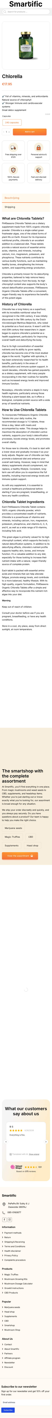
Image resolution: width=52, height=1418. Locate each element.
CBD (6, 1321)
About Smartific (11, 1349)
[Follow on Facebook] (4, 1220)
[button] (3, 4)
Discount (8, 1367)
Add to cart (30, 132)
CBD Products (11, 1292)
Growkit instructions (14, 1288)
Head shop (9, 1311)
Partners (8, 1353)
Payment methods (12, 1233)
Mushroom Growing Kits (15, 1279)
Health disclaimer (12, 1251)
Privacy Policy (11, 1255)
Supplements (10, 1316)
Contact (8, 1344)
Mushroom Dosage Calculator (18, 1283)
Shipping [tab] (10, 207)
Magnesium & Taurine (17, 700)
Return (7, 1237)
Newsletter (9, 1362)
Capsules (6, 116)
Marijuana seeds (12, 1307)
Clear (47, 114)
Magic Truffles (11, 1274)
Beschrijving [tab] (12, 197)
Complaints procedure (15, 1260)
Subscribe (8, 1410)
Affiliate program (12, 1358)
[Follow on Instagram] (9, 1220)
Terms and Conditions (14, 1246)
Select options (26, 714)
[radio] (12, 123)
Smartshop (9, 1325)
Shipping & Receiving (14, 1242)
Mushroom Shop (12, 1330)
